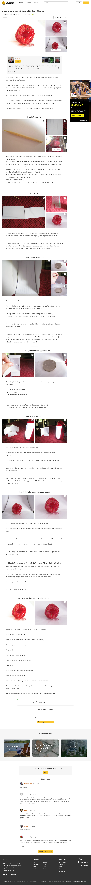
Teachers (35, 3)
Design (35, 867)
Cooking (45, 862)
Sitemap (61, 869)
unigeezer (26, 826)
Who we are (62, 871)
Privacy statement (32, 882)
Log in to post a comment (45, 852)
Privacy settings (42, 882)
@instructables (84, 862)
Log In (78, 3)
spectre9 (26, 794)
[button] (65, 17)
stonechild (26, 837)
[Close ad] (90, 81)
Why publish (62, 862)
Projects (21, 3)
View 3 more (56, 149)
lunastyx (26, 810)
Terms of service (21, 882)
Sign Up (86, 3)
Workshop (36, 864)
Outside (45, 867)
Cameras (17, 14)
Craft (34, 869)
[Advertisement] (80, 101)
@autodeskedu (84, 865)
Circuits (12, 14)
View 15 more (56, 50)
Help (60, 867)
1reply (22, 846)
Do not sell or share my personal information (60, 882)
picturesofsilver (28, 783)
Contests (28, 3)
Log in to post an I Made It (45, 722)
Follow (18, 61)
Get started (62, 864)
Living (44, 864)
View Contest (67, 702)
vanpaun (5, 14)
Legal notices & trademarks (80, 882)
